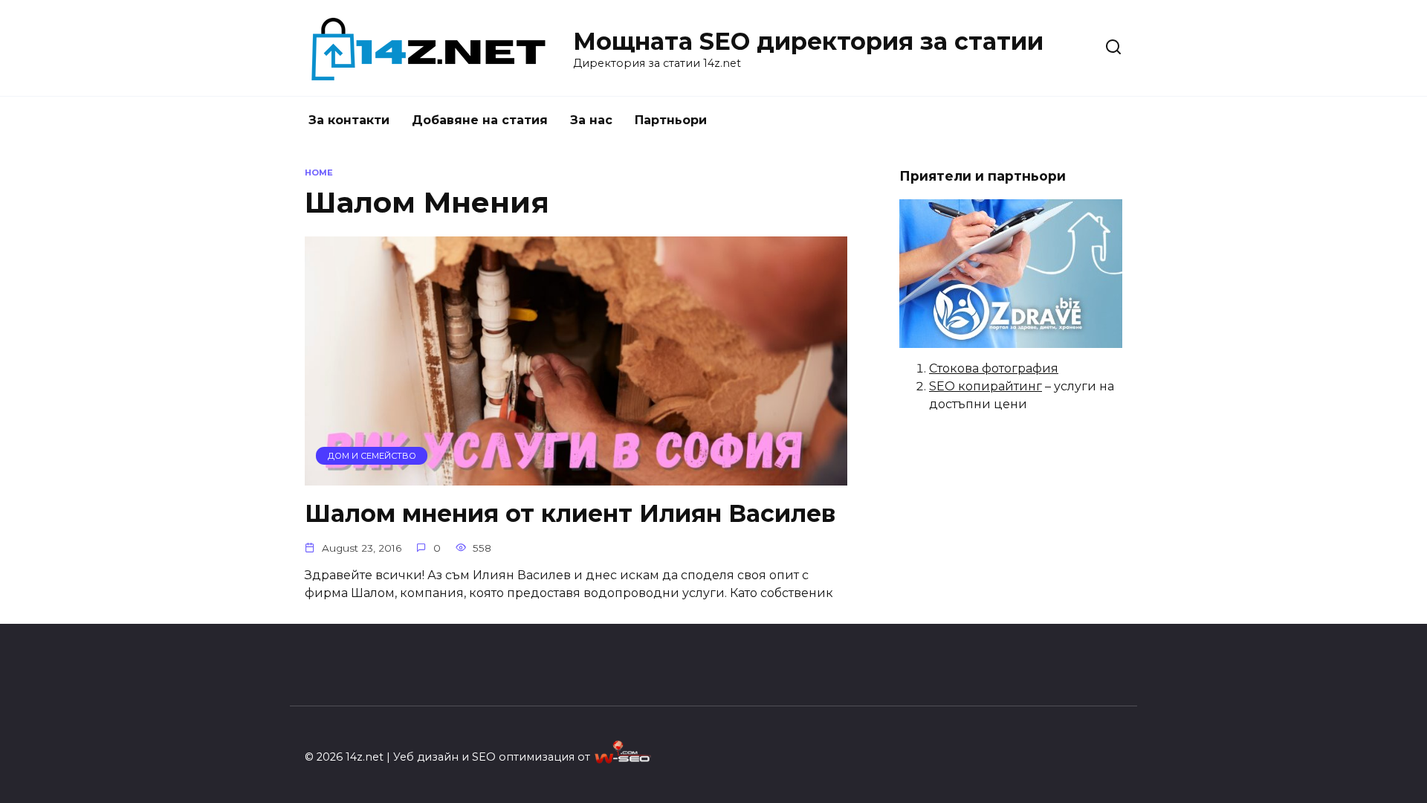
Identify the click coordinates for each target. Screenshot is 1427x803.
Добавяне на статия (480, 120)
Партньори (671, 120)
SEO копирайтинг (985, 386)
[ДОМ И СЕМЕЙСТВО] (576, 476)
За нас (591, 120)
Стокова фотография (993, 368)
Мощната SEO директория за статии (808, 41)
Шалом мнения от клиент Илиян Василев (570, 513)
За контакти (348, 120)
